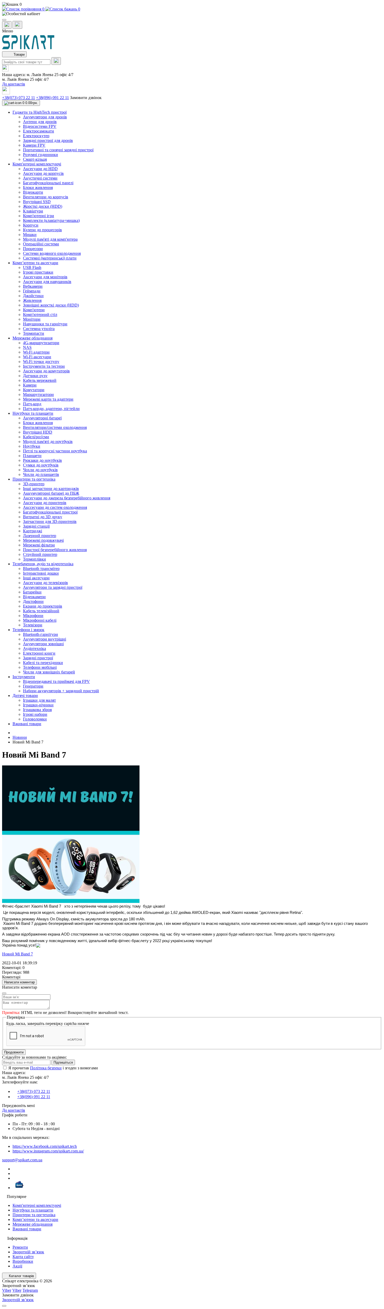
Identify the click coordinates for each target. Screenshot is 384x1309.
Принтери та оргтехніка (34, 1215)
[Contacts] (17, 25)
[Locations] (6, 25)
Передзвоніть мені (18, 1105)
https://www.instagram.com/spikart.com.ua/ (48, 1151)
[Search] (56, 61)
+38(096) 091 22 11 (52, 97)
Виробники (23, 1261)
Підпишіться (63, 1062)
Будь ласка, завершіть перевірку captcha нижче (47, 1023)
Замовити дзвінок (86, 97)
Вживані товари (27, 1229)
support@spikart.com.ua (22, 1160)
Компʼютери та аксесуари (35, 1219)
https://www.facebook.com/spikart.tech (45, 1146)
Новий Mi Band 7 (17, 954)
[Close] (4, 993)
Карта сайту (23, 1256)
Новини (20, 737)
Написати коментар (19, 982)
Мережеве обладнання (33, 1224)
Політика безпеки (46, 1068)
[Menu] (4, 20)
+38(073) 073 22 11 (18, 97)
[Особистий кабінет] (192, 13)
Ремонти (20, 1247)
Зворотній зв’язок (28, 1252)
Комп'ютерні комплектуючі (37, 1205)
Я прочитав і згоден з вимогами (53, 1068)
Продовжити (14, 1052)
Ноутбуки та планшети (33, 1210)
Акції (17, 1266)
